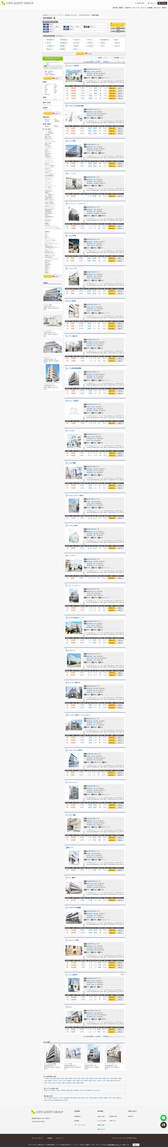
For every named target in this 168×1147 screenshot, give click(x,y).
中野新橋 (63, 1090)
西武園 (62, 49)
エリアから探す (102, 1121)
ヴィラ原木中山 (48, 331)
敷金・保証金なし (49, 71)
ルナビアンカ (71, 650)
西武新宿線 (89, 73)
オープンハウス (49, 162)
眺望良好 (48, 155)
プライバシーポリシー (80, 1125)
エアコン (48, 221)
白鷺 (95, 529)
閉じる (136, 1144)
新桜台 (46, 1100)
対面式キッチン (49, 206)
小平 (103, 46)
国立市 (46, 1083)
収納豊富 (48, 231)
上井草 (117, 43)
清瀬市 (63, 1083)
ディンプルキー (49, 248)
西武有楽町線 (90, 950)
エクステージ (47, 357)
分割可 (47, 150)
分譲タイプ (48, 151)
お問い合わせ (157, 8)
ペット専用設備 (49, 133)
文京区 (62, 1078)
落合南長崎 (56, 1100)
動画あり (56, 126)
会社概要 (76, 1121)
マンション (54, 62)
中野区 (92, 69)
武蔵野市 (69, 1080)
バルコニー (48, 184)
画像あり (47, 126)
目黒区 (83, 1078)
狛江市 (54, 1083)
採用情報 (149, 8)
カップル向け (49, 170)
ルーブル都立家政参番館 (74, 368)
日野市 (108, 1080)
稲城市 (78, 1083)
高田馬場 (64, 39)
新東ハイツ (70, 847)
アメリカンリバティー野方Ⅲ (75, 495)
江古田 (95, 109)
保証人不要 (48, 143)
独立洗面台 (48, 220)
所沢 (76, 49)
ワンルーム (48, 84)
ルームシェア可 (49, 167)
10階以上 (48, 266)
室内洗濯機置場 (49, 175)
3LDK (55, 91)
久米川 (117, 46)
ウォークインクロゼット (52, 227)
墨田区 (70, 1078)
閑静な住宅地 (49, 138)
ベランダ (48, 182)
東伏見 (76, 46)
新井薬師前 (105, 39)
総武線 (88, 310)
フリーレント (49, 158)
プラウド (69, 1007)
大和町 (95, 69)
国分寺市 (118, 1080)
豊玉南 (95, 881)
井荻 (103, 43)
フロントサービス (50, 254)
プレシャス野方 (71, 141)
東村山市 (112, 1080)
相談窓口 (164, 8)
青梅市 (78, 1080)
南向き (47, 271)
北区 (108, 1078)
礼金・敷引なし (49, 73)
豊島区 (104, 1078)
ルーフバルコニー (50, 186)
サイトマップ (59, 1138)
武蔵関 (62, 46)
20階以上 (48, 267)
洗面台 (47, 215)
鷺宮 (95, 371)
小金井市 (99, 1080)
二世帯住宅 (48, 157)
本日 (55, 119)
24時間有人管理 (49, 252)
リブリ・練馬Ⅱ (71, 877)
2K (45, 87)
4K (45, 92)
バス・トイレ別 (49, 208)
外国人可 (48, 163)
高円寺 (93, 71)
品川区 (78, 1078)
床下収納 (48, 225)
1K (55, 84)
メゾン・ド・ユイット (73, 585)
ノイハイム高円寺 (72, 974)
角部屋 (47, 272)
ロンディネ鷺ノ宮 (72, 336)
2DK (55, 87)
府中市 (82, 1080)
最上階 (47, 269)
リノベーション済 (50, 141)
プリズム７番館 (48, 304)
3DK (46, 91)
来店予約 (130, 1116)
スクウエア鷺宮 (71, 463)
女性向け (48, 172)
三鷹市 (74, 1080)
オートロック (49, 242)
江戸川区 (54, 1080)
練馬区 (92, 881)
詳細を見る (112, 88)
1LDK (55, 85)
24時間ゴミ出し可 (50, 255)
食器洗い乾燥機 (49, 203)
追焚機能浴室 (49, 209)
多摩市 (74, 1083)
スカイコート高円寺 (72, 65)
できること (143, 8)
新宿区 (58, 1078)
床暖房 (47, 223)
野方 (49, 43)
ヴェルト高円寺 (71, 301)
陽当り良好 (48, 136)
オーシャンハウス (72, 268)
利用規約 (49, 1138)
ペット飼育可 (49, 131)
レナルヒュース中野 (72, 940)
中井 (89, 39)
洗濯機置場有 (49, 198)
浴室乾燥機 (48, 211)
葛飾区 (50, 1080)
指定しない (48, 119)
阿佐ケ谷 (93, 984)
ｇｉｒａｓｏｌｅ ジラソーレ (76, 203)
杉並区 (100, 1078)
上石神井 (50, 46)
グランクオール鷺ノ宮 (73, 682)
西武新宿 (50, 39)
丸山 (95, 943)
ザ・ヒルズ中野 (71, 235)
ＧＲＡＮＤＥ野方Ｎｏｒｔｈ (75, 617)
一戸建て (47, 64)
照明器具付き (49, 191)
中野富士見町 (69, 1090)
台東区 (66, 1078)
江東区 (74, 1078)
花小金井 (90, 46)
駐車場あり (48, 260)
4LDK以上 (47, 94)
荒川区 (111, 1078)
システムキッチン (50, 204)
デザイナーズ (49, 139)
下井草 (90, 43)
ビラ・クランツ (71, 555)
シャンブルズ (71, 430)
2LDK (46, 89)
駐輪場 (47, 192)
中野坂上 (53, 1090)
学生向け (48, 169)
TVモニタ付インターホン (52, 243)
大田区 (87, 1078)
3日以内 (47, 121)
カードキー (48, 160)
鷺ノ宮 (77, 43)
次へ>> (120, 62)
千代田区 (46, 1078)
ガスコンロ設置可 (50, 165)
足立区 (46, 1080)
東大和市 (59, 1083)
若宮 (95, 239)
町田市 (94, 1080)
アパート (47, 62)
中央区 (51, 1078)
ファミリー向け (49, 174)
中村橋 (91, 1098)
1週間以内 (56, 121)
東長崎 (65, 1100)
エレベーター (49, 189)
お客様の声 (128, 8)
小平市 (104, 1080)
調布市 (90, 1080)
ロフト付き (48, 179)
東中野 (46, 1090)
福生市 (50, 1083)
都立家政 (63, 43)
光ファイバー (49, 238)
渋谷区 (96, 1078)
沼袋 (116, 39)
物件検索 (115, 8)
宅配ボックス (49, 245)
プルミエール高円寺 (72, 401)
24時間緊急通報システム (52, 247)
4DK (55, 92)
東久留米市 (69, 1083)
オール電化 (48, 187)
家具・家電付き (49, 196)
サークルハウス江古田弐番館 (75, 105)
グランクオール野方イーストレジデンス (78, 715)
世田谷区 (91, 1078)
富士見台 (50, 1100)
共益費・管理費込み (50, 74)
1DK (46, 85)
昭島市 (86, 1080)
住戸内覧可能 (49, 257)
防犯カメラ (48, 250)
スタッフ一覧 (135, 8)
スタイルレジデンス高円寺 (74, 750)
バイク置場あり (49, 194)
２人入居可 (48, 146)
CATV (47, 236)
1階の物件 (48, 264)
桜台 (87, 1098)
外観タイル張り (49, 199)
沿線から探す (101, 1116)
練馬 (96, 883)
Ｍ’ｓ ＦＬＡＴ (71, 173)
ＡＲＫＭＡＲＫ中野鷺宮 (74, 907)
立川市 (64, 1080)
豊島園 (105, 1098)
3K (55, 89)
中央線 (88, 71)
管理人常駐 (48, 153)
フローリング (49, 177)
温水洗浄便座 (49, 213)
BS (46, 235)
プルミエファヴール (49, 384)
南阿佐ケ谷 (119, 1098)
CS (46, 233)
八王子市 (60, 1080)
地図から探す (101, 1125)
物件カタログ (101, 1129)
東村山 (50, 49)
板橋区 (116, 1078)
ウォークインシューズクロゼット (53, 229)
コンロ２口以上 (49, 201)
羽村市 (82, 1083)
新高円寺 (96, 1098)
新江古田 (97, 113)
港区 (55, 1078)
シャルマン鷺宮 (71, 815)
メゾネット (48, 180)
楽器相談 (48, 134)
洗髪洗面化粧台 (49, 216)
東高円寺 (101, 1098)
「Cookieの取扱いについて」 (113, 1144)
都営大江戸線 (90, 113)
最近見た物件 (113, 1116)
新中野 (58, 1090)
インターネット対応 (51, 240)
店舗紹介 (121, 8)
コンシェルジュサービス (52, 259)
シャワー (48, 218)
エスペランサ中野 (72, 525)
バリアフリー (49, 148)
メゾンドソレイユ (72, 782)
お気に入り (113, 1121)
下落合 (77, 39)
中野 (92, 278)
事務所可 (48, 145)
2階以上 (47, 262)
